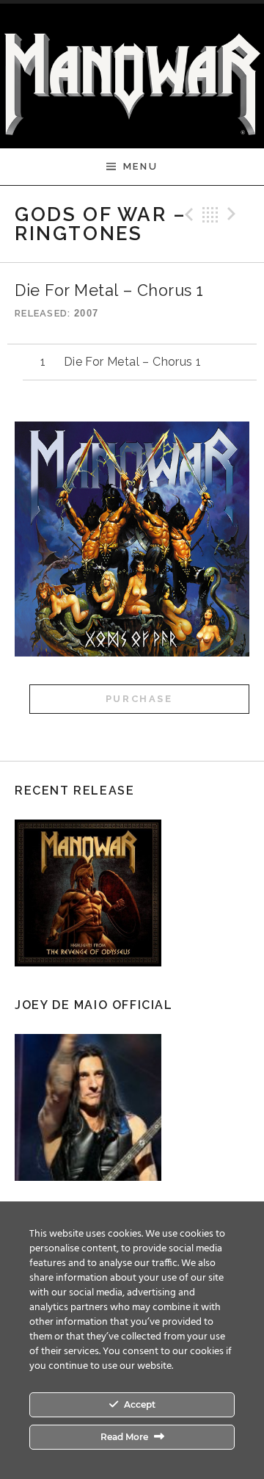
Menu (140, 166)
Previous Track (187, 214)
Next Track (234, 214)
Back (210, 214)
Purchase (139, 698)
